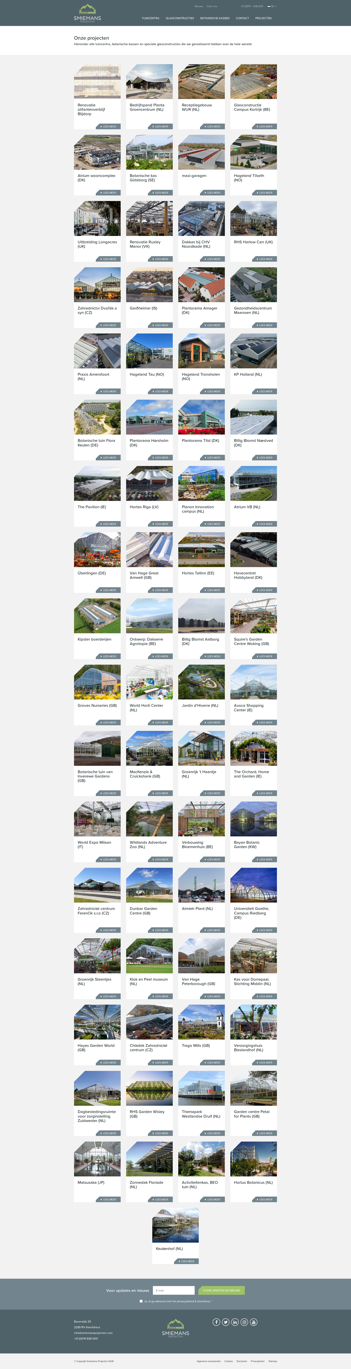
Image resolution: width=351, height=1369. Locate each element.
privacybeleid (185, 1301)
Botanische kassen (214, 18)
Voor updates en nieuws (221, 1290)
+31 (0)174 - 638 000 (251, 6)
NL (272, 6)
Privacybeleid (257, 1361)
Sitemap (273, 1361)
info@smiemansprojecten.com (93, 1333)
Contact (242, 18)
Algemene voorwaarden (209, 1361)
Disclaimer (242, 1361)
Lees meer (109, 126)
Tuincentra (150, 18)
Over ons (212, 6)
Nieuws (199, 6)
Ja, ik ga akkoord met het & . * (178, 1301)
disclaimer (203, 1301)
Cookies (228, 1361)
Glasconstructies (180, 18)
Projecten (263, 18)
